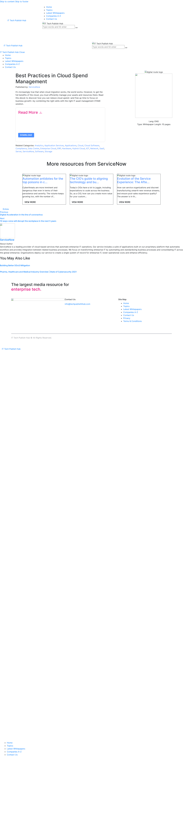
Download (26, 135)
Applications (71, 145)
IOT (87, 148)
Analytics (39, 145)
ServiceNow (34, 87)
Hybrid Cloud (78, 148)
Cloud (80, 145)
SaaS (101, 148)
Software (39, 151)
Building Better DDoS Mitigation (15, 265)
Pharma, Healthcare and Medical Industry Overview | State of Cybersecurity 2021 (38, 272)
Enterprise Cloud (48, 148)
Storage (48, 151)
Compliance (21, 148)
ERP (59, 148)
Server (19, 151)
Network (94, 148)
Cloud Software (91, 145)
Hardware (66, 148)
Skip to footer (21, 1)
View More (30, 202)
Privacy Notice (93, 127)
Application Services (54, 145)
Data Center (33, 148)
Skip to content (7, 1)
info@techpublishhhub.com (77, 304)
